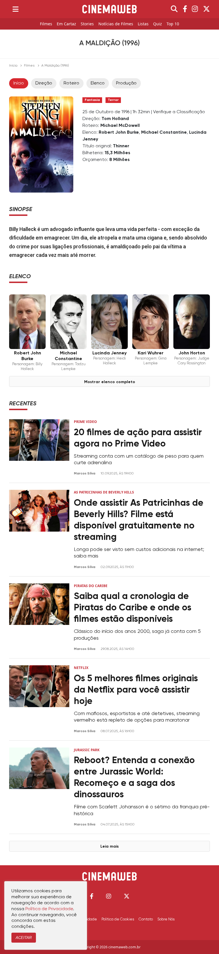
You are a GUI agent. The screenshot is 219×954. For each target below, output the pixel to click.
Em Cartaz (66, 24)
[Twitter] (206, 9)
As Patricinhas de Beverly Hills (104, 492)
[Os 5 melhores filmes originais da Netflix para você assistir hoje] (39, 699)
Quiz (157, 24)
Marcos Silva (85, 473)
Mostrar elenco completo (109, 382)
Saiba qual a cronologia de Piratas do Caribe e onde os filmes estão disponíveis (132, 608)
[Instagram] (195, 9)
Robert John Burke (119, 132)
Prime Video (85, 421)
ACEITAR (24, 938)
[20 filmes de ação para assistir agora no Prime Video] (39, 447)
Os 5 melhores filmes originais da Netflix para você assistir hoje (136, 690)
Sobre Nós (166, 919)
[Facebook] (185, 9)
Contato (146, 919)
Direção (43, 83)
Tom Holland (115, 119)
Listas (143, 24)
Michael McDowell (120, 125)
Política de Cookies (118, 919)
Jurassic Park (87, 749)
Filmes (46, 24)
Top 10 (173, 24)
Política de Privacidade (49, 909)
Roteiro (71, 83)
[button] (91, 896)
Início (13, 65)
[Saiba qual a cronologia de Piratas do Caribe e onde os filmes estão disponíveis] (39, 617)
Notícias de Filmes (115, 24)
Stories (87, 24)
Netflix (81, 667)
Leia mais (109, 846)
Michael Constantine (164, 132)
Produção (126, 83)
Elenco (98, 83)
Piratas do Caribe (91, 585)
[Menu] (15, 9)
